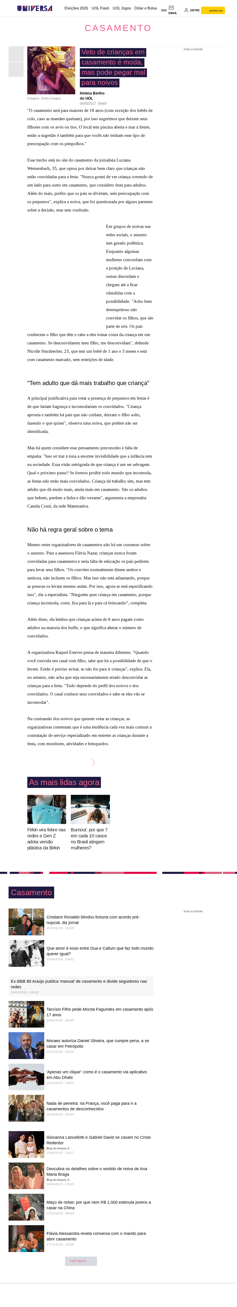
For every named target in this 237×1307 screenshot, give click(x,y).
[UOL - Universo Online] (56, 8)
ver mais (78, 1261)
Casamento (118, 28)
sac (164, 10)
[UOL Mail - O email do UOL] (175, 10)
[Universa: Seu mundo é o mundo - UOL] (34, 8)
